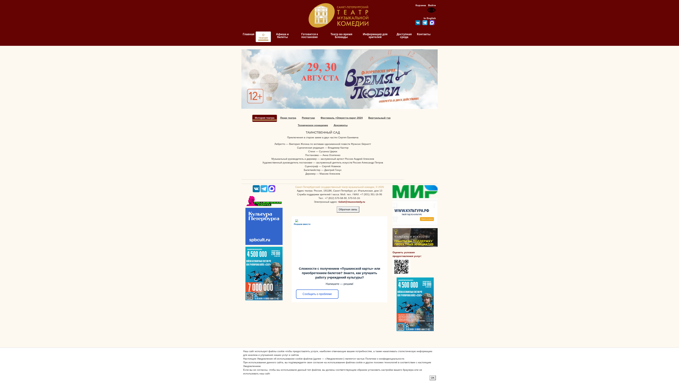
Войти (432, 5)
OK (432, 377)
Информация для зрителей (375, 36)
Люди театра (288, 117)
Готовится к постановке (309, 36)
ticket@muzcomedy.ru (351, 201)
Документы (341, 125)
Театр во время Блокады (341, 36)
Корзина (421, 5)
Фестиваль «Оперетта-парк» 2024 (342, 117)
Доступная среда (404, 36)
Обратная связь (348, 209)
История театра (264, 117)
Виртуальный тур (379, 117)
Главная (248, 34)
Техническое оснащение (313, 125)
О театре (263, 36)
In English (430, 18)
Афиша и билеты (282, 36)
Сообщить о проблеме (317, 294)
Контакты (424, 34)
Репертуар (308, 117)
